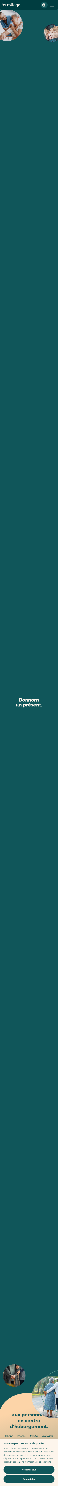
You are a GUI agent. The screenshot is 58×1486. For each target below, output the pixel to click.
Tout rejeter (29, 1479)
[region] (29, 1462)
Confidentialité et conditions (38, 1462)
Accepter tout (29, 1470)
